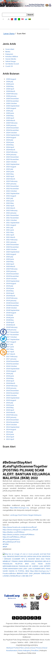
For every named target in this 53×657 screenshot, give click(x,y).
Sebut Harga (10, 61)
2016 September (12, 369)
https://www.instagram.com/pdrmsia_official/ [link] (20, 530)
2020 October (11, 249)
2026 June (10, 84)
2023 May (10, 174)
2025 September (12, 106)
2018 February (11, 327)
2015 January (11, 417)
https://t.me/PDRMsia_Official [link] (14, 537)
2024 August (11, 137)
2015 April (10, 410)
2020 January (11, 271)
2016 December (12, 361)
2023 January (11, 184)
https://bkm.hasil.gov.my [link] (19, 508)
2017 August (11, 342)
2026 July (9, 81)
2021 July (9, 227)
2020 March (10, 266)
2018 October (11, 308)
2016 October (11, 366)
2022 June (10, 201)
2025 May (10, 116)
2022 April (10, 206)
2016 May (10, 378)
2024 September (12, 135)
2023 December (12, 157)
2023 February (11, 181)
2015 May (10, 408)
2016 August (11, 371)
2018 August (11, 313)
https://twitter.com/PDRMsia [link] (13, 532)
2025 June (10, 113)
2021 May (10, 232)
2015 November (12, 393)
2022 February (11, 210)
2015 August (11, 400)
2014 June (10, 434)
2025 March (10, 120)
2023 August (11, 167)
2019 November (12, 276)
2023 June (10, 171)
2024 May (10, 145)
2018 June (10, 317)
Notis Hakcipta (24, 650)
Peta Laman (24, 648)
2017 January (11, 359)
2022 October (11, 191)
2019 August (11, 283)
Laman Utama (8, 34)
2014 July (9, 432)
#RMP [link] (5, 547)
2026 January (11, 96)
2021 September (12, 223)
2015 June (10, 405)
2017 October (11, 337)
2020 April (10, 264)
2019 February (11, 298)
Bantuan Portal (12, 648)
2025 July (9, 111)
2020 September (12, 252)
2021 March (10, 237)
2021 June (10, 230)
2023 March (10, 179)
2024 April (10, 147)
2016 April (10, 381)
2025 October (11, 103)
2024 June (10, 142)
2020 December (12, 244)
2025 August (11, 108)
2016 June (10, 376)
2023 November (12, 159)
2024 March (10, 150)
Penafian (34, 650)
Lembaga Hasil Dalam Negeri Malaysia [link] (25, 515)
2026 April (10, 89)
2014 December (12, 420)
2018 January (11, 330)
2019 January (11, 300)
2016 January (11, 388)
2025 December (12, 98)
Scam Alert (21, 34)
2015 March (10, 412)
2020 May (10, 262)
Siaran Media (10, 59)
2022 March (10, 208)
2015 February (11, 415)
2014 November (12, 422)
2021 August (11, 225)
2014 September (12, 427)
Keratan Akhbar (11, 56)
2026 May (10, 86)
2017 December (12, 332)
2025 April (10, 118)
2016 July (9, 373)
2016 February (11, 386)
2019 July (9, 286)
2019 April (10, 293)
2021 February (11, 240)
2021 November (12, 218)
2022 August (11, 196)
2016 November (12, 364)
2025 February (11, 123)
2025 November (12, 101)
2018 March (10, 325)
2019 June (10, 288)
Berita (7, 52)
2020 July (9, 257)
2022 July (9, 198)
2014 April (10, 437)
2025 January (11, 125)
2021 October (11, 220)
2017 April (10, 352)
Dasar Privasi (36, 648)
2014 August (11, 429)
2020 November (12, 247)
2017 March (10, 354)
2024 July (9, 140)
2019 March (10, 296)
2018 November (12, 305)
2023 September (12, 164)
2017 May (10, 349)
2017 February (11, 356)
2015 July (9, 403)
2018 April (10, 322)
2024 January (11, 154)
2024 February (11, 152)
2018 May (10, 320)
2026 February (11, 94)
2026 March (10, 91)
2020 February (11, 269)
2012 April (10, 439)
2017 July (9, 344)
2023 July (9, 169)
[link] (26, 567)
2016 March (10, 383)
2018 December (12, 303)
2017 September (12, 339)
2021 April (10, 235)
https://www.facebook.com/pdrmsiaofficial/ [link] (20, 527)
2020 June (10, 259)
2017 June (10, 347)
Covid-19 (9, 66)
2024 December (12, 128)
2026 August (11, 79)
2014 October (11, 425)
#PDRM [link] (5, 544)
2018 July (9, 315)
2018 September (12, 310)
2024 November (12, 130)
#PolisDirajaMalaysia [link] (11, 539)
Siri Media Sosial (12, 64)
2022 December (12, 186)
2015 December (12, 390)
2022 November (12, 189)
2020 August (11, 254)
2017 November (12, 335)
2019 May (10, 291)
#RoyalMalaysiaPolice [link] (11, 542)
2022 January (11, 213)
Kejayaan (9, 54)
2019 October (11, 279)
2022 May (10, 203)
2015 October (11, 395)
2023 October (11, 162)
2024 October (11, 133)
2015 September (12, 398)
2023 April (10, 176)
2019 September (12, 281)
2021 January (11, 242)
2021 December (12, 215)
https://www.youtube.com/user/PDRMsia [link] (18, 534)
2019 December (12, 274)
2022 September (12, 193)
